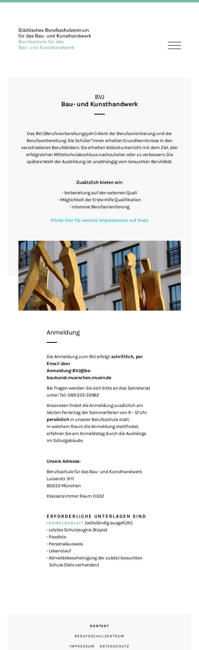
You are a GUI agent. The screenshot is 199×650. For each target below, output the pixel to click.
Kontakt (99, 626)
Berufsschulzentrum (100, 636)
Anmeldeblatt (66, 523)
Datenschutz (114, 646)
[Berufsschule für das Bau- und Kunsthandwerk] (54, 38)
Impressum (82, 646)
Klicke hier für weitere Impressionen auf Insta (99, 220)
